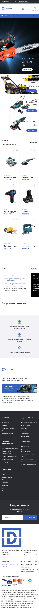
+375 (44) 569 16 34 (29, 564)
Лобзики (4, 425)
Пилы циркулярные (8, 428)
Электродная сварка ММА (10, 448)
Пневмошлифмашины (27, 454)
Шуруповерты (6, 422)
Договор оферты (7, 477)
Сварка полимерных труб (9, 456)
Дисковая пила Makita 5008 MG (10, 177)
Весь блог (34, 268)
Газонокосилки (25, 425)
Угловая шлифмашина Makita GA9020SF (28, 177)
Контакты (5, 485)
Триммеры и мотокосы (27, 431)
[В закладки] (16, 150)
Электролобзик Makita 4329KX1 (28, 246)
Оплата (4, 491)
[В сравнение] (13, 150)
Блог (3, 488)
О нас (3, 474)
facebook (4, 564)
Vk (17, 564)
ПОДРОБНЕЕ (27, 69)
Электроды (5, 462)
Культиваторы (25, 436)
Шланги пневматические (28, 462)
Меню (5, 15)
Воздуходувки (25, 433)
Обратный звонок (23, 1)
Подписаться (30, 517)
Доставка (5, 482)
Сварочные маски (7, 459)
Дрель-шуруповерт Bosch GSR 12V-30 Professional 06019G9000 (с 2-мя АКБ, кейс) (10, 212)
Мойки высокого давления (29, 422)
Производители (6, 480)
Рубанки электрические (9, 431)
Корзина (35, 10)
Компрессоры (25, 446)
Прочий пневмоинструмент (29, 464)
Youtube (4, 566)
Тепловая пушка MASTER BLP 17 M (10, 246)
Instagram (12, 564)
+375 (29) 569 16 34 (8, 1)
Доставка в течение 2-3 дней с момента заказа (19, 327)
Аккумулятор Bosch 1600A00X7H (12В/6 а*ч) (28, 212)
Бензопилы (24, 428)
